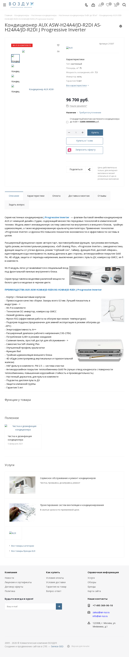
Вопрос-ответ (53, 591)
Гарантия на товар (56, 586)
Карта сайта (94, 591)
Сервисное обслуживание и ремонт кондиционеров (68, 478)
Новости (9, 577)
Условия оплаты (55, 577)
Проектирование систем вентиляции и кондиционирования (72, 505)
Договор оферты (14, 586)
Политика (10, 591)
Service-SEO (57, 646)
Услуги (91, 577)
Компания (11, 572)
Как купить (53, 572)
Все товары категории (22, 545)
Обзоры (92, 582)
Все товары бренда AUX (23, 551)
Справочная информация (103, 572)
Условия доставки (56, 582)
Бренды (92, 586)
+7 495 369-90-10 (103, 605)
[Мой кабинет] (93, 4)
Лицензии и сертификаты (18, 582)
